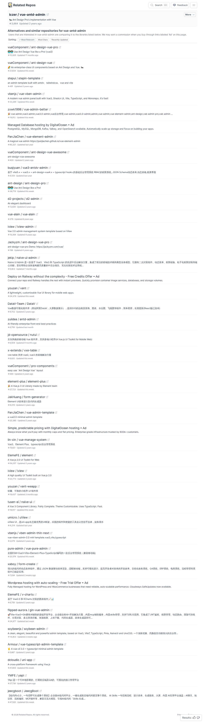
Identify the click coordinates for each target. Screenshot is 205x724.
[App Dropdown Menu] (193, 5)
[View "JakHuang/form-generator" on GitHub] (47, 397)
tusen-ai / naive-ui (20, 502)
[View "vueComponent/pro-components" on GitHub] (56, 366)
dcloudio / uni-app (20, 660)
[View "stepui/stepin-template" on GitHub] (42, 78)
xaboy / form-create (21, 564)
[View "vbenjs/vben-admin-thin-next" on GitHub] (51, 533)
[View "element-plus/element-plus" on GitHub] (47, 381)
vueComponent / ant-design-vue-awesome (37, 152)
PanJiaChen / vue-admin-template (31, 412)
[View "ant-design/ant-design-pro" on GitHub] (47, 183)
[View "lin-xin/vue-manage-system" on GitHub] (48, 440)
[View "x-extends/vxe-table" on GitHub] (38, 350)
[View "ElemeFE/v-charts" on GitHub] (35, 594)
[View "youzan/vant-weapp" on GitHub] (38, 486)
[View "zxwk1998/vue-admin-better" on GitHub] (50, 109)
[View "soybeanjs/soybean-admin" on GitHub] (47, 629)
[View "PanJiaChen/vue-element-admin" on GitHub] (55, 136)
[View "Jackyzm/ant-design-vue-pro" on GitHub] (51, 242)
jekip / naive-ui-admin (22, 257)
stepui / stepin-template (24, 78)
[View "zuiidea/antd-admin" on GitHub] (37, 319)
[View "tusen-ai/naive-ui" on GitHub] (34, 502)
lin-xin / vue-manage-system (27, 439)
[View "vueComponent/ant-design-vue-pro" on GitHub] (60, 47)
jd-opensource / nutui (22, 334)
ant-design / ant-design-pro (27, 183)
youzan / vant (17, 288)
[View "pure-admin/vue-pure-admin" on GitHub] (49, 548)
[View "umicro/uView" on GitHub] (29, 517)
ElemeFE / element (20, 455)
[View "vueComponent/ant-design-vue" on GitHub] (54, 63)
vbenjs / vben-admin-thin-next (28, 533)
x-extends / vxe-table (22, 350)
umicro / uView (18, 517)
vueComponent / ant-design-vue (30, 62)
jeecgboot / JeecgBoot (23, 691)
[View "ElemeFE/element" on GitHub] (34, 455)
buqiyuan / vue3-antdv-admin (28, 167)
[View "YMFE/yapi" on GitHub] (26, 675)
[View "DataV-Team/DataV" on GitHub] (37, 303)
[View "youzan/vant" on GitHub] (28, 288)
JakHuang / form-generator (26, 397)
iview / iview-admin (21, 226)
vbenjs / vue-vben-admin (24, 93)
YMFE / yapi (16, 675)
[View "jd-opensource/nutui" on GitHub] (38, 335)
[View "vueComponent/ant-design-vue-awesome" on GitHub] (68, 152)
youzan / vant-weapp (22, 486)
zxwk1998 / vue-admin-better (28, 109)
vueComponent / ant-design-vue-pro (33, 47)
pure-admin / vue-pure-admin (28, 548)
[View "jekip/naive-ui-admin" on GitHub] (38, 258)
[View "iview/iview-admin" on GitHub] (35, 226)
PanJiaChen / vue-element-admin (30, 136)
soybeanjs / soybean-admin (26, 628)
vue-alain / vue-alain (21, 214)
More (188, 14)
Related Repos (24, 5)
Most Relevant (26, 39)
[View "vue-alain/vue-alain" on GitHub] (37, 214)
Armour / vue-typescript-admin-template (35, 644)
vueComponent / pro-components (31, 366)
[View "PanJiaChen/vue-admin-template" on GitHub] (56, 412)
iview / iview (16, 470)
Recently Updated (60, 39)
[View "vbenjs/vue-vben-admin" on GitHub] (43, 94)
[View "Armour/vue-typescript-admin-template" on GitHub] (65, 644)
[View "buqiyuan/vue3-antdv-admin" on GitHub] (50, 167)
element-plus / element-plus (26, 381)
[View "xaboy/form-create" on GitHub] (37, 564)
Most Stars (43, 39)
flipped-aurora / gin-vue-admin (28, 610)
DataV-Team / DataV (21, 303)
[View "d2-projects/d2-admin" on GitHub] (41, 199)
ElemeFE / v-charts (21, 594)
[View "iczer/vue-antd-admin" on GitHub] (47, 14)
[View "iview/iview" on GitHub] (26, 471)
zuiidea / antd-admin (22, 319)
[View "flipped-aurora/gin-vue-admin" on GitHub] (51, 610)
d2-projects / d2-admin (23, 198)
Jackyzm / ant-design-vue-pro (28, 242)
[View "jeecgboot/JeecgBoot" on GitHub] (40, 691)
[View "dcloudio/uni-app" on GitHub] (34, 660)
